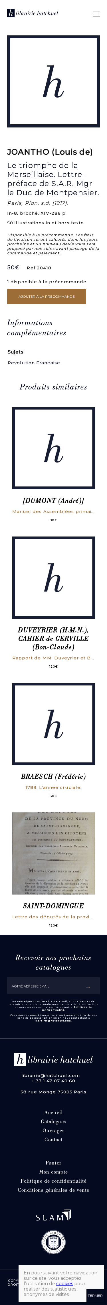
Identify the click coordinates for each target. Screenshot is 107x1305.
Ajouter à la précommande (47, 296)
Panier (53, 1163)
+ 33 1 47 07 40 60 (54, 1080)
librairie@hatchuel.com (53, 1020)
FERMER (95, 1295)
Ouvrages (53, 1131)
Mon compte (53, 1172)
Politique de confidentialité (53, 1181)
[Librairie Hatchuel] (32, 14)
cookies (64, 1283)
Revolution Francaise (34, 362)
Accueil (53, 1113)
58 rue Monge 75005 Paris (53, 1092)
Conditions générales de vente (54, 1190)
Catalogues (53, 1122)
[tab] (50, 328)
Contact (54, 1140)
